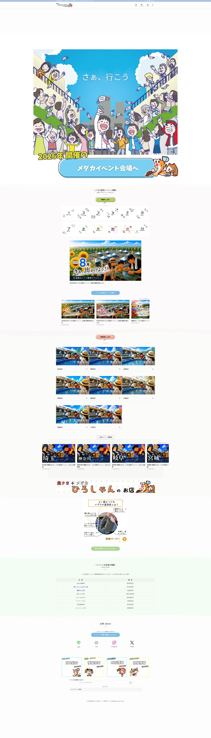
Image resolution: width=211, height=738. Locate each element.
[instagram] (147, 1)
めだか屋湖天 (81, 583)
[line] (150, 1)
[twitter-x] (145, 1)
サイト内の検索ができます (77, 680)
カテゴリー (105, 686)
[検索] (154, 1)
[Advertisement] (105, 20)
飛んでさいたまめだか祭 (81, 587)
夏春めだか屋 (81, 590)
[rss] (152, 1)
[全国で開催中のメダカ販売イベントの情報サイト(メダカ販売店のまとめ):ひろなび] (64, 5)
